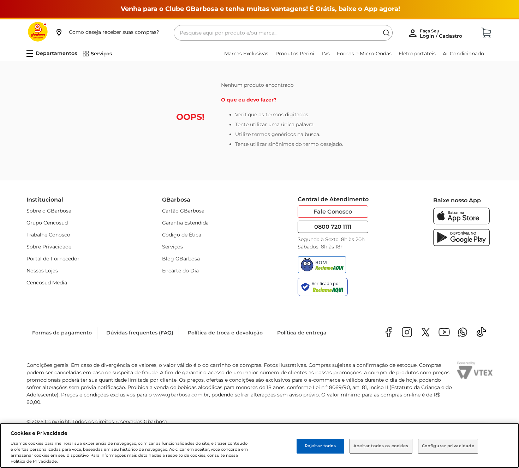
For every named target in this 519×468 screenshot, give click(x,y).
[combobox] (283, 33)
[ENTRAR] (441, 33)
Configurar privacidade (448, 445)
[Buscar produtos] (386, 32)
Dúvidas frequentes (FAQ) (139, 333)
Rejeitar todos (320, 445)
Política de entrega (302, 333)
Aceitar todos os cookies (380, 445)
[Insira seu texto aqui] (463, 332)
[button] (107, 32)
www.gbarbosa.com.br (181, 395)
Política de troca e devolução (225, 333)
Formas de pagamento (62, 333)
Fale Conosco (333, 211)
